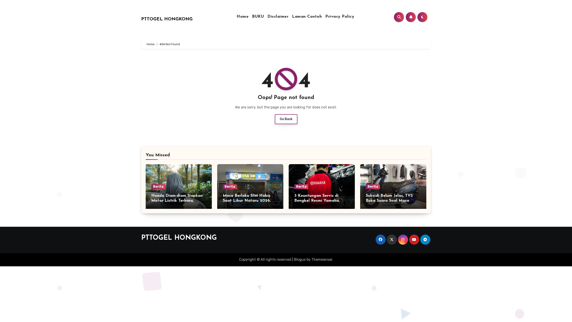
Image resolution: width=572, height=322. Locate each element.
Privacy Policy (339, 17)
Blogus (300, 259)
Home (242, 17)
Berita (158, 187)
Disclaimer (277, 17)
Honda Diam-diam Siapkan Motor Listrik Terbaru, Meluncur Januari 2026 (177, 201)
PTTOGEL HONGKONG (167, 19)
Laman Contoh (307, 17)
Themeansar (321, 259)
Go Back (286, 119)
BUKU (258, 17)
